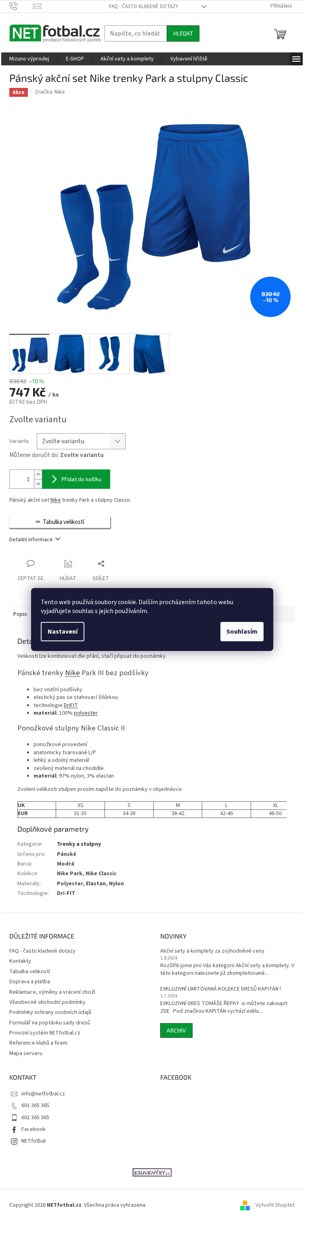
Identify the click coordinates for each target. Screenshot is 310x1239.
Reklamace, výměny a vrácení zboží (52, 992)
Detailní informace (31, 540)
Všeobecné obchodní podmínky (47, 1002)
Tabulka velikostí (29, 972)
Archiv (176, 1030)
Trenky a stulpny (79, 844)
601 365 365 (35, 1105)
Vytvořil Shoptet (275, 1205)
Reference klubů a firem (38, 1043)
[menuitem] (29, 58)
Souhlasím (242, 631)
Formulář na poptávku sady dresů (49, 1023)
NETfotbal (33, 1141)
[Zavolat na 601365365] (21, 6)
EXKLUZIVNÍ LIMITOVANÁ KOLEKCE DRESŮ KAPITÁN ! (220, 989)
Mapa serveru (25, 1053)
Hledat (183, 33)
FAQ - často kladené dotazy (143, 6)
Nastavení (63, 631)
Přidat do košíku (81, 479)
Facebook (33, 1129)
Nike (55, 500)
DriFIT (71, 705)
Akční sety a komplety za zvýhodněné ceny (212, 951)
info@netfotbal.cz (43, 1094)
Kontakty (20, 961)
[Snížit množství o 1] (38, 483)
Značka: (50, 92)
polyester (86, 713)
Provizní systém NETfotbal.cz (44, 1033)
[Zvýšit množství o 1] (38, 474)
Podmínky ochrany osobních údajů (50, 1012)
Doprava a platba (29, 982)
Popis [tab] (20, 614)
